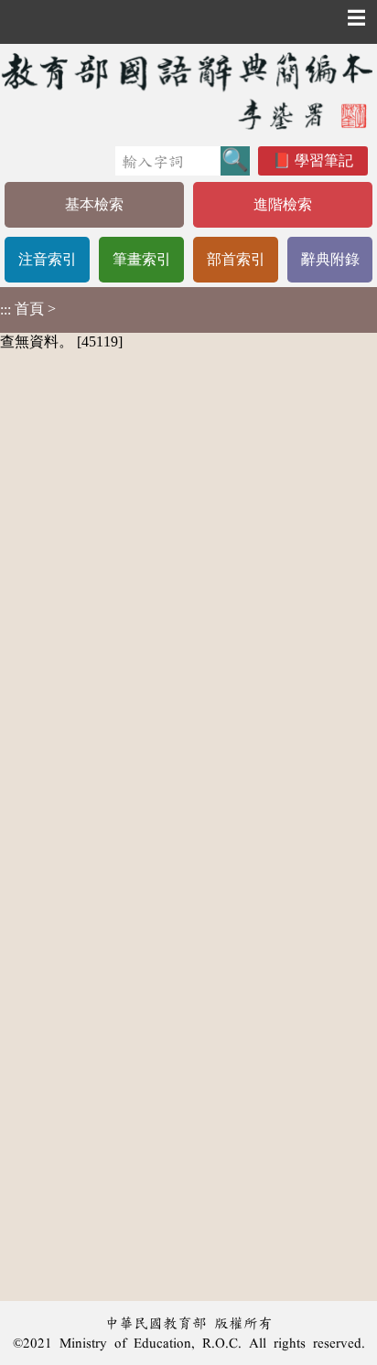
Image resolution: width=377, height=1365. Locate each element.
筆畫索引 (142, 259)
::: (5, 309)
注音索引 (47, 259)
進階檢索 (282, 204)
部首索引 (236, 259)
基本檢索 (94, 204)
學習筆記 (324, 160)
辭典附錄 (330, 259)
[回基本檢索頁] (188, 90)
